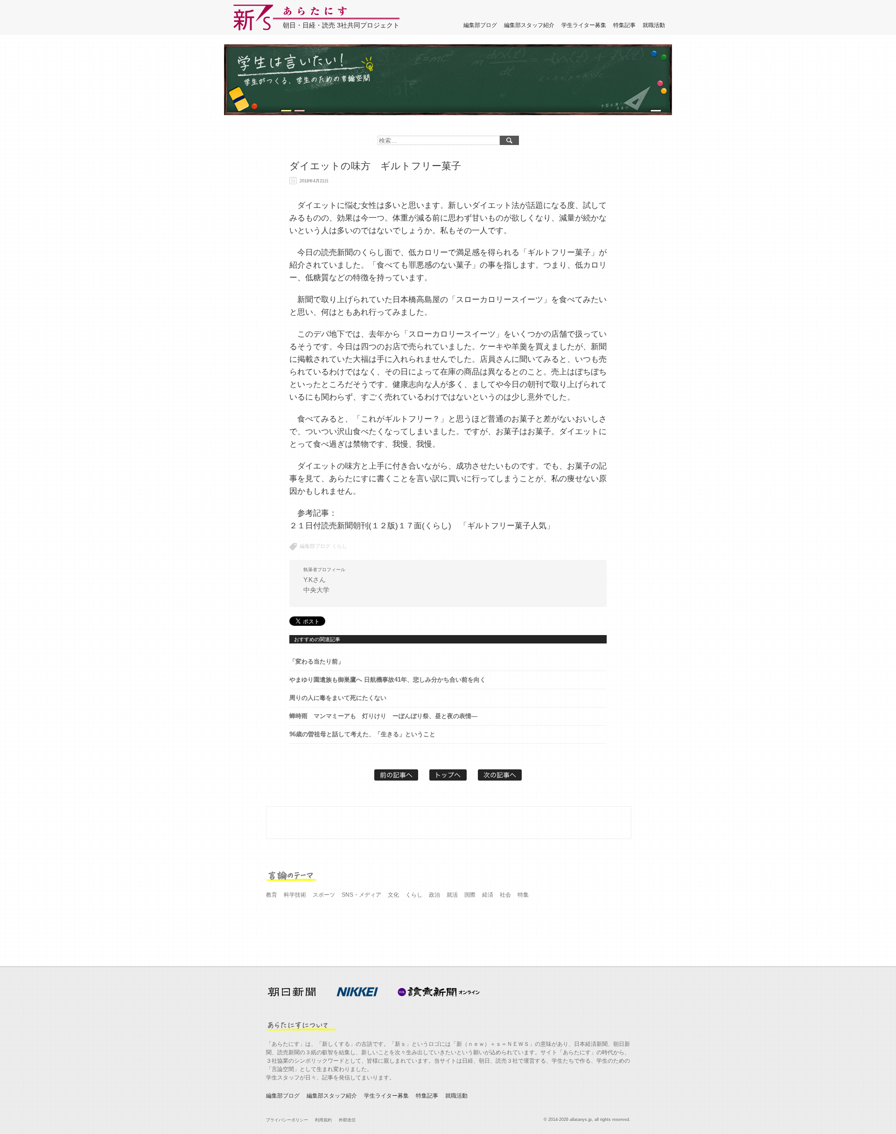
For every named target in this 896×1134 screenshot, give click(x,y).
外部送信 (347, 1120)
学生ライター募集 (583, 25)
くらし (339, 546)
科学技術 (295, 895)
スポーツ (324, 895)
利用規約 (323, 1120)
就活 (452, 895)
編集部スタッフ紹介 (529, 25)
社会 (505, 895)
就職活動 (654, 25)
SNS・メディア (361, 895)
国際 (470, 895)
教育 (271, 895)
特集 (523, 895)
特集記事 (624, 25)
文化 (393, 895)
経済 (487, 895)
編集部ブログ (480, 25)
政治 (434, 895)
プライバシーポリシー (287, 1120)
